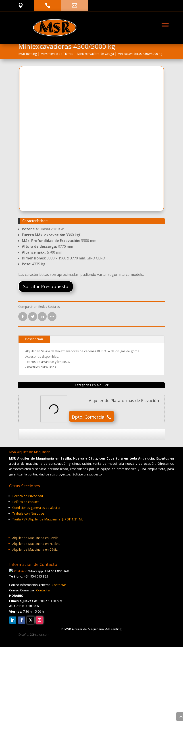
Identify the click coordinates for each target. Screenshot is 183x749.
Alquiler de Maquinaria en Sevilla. (35, 538)
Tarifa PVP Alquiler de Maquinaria (48, 519)
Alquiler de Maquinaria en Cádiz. (35, 549)
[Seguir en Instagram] (39, 620)
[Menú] (165, 25)
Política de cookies (25, 502)
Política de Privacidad (27, 496)
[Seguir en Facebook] (21, 620)
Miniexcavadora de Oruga (95, 53)
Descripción (34, 339)
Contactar (59, 585)
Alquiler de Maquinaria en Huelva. (36, 543)
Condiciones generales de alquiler (36, 507)
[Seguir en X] (30, 620)
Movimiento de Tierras (56, 53)
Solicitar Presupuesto (45, 286)
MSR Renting (27, 53)
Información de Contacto (82, 663)
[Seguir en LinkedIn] (12, 620)
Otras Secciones (37, 663)
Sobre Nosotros (127, 663)
